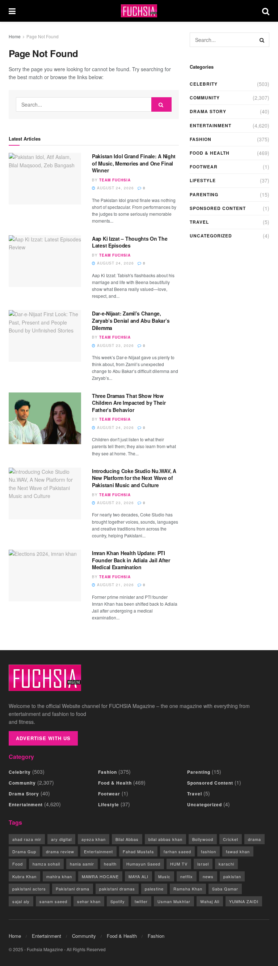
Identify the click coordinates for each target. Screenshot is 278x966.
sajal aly (21, 901)
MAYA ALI (138, 876)
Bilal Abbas (127, 839)
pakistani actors (29, 889)
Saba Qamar (225, 889)
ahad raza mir (26, 839)
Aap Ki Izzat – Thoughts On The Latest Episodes (130, 242)
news (208, 876)
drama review (60, 851)
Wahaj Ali (209, 901)
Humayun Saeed (143, 864)
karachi (226, 864)
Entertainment (210, 125)
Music (164, 876)
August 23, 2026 (115, 345)
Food (17, 864)
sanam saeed (53, 901)
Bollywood (202, 839)
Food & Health (209, 153)
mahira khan (59, 876)
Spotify (117, 901)
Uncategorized (211, 235)
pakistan (232, 876)
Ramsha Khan (187, 889)
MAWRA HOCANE (100, 876)
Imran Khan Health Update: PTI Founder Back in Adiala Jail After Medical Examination (131, 560)
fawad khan (238, 851)
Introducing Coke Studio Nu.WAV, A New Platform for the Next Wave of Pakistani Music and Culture (134, 478)
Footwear (204, 166)
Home (15, 36)
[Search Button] (265, 11)
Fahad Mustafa (138, 851)
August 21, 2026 (115, 584)
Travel (199, 222)
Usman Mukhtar (173, 901)
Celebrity (204, 84)
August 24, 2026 (115, 187)
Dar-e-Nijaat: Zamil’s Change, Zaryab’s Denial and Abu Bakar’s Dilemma (130, 320)
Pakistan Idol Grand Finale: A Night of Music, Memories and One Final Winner (134, 163)
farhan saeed (177, 851)
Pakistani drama (72, 889)
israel (203, 864)
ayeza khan (93, 839)
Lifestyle (203, 180)
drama (254, 839)
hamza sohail (46, 864)
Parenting (204, 194)
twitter (141, 901)
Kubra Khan (24, 876)
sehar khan (89, 901)
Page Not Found (42, 36)
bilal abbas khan (165, 839)
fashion (208, 851)
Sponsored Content (218, 208)
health (110, 864)
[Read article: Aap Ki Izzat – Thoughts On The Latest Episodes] (45, 261)
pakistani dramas (117, 889)
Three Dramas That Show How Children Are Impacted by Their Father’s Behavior (129, 402)
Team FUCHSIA (115, 180)
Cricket (230, 839)
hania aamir (82, 864)
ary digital (61, 839)
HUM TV (179, 864)
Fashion (200, 139)
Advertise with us (43, 738)
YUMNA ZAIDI (243, 901)
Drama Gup (24, 851)
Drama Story (208, 111)
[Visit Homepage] (139, 11)
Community (205, 97)
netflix (186, 876)
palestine (154, 889)
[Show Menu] (12, 11)
